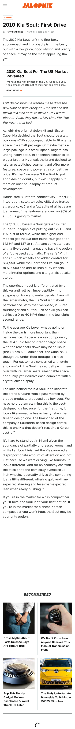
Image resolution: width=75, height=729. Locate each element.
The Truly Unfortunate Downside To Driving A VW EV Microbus (56, 697)
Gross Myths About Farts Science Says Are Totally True (16, 642)
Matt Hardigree (15, 32)
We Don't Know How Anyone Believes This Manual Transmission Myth (55, 644)
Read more (12, 90)
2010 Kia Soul (19, 39)
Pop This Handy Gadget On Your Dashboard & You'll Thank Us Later (16, 699)
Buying (8, 17)
